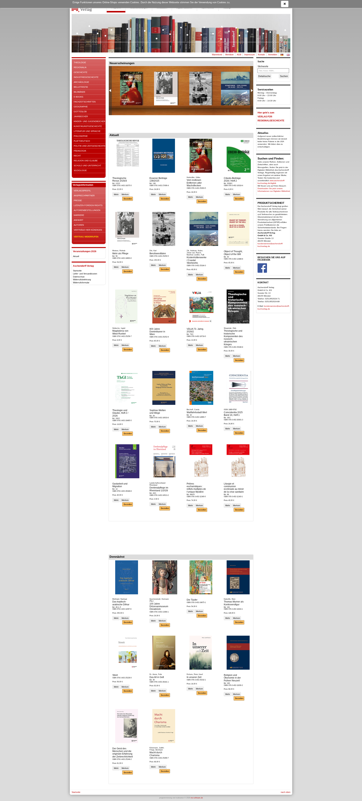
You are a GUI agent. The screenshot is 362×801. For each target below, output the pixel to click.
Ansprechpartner (84, 195)
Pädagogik (80, 151)
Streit (115, 675)
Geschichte (80, 72)
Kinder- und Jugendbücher (89, 121)
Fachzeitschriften (85, 102)
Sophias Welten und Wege (158, 411)
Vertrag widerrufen (86, 237)
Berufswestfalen (158, 253)
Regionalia (80, 67)
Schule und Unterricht (87, 165)
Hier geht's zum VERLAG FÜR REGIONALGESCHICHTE (271, 116)
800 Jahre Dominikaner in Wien (157, 332)
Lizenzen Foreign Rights (88, 205)
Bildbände (79, 92)
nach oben (285, 792)
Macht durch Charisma (156, 753)
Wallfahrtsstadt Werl (197, 412)
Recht (77, 156)
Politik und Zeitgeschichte (89, 146)
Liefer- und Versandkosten (85, 274)
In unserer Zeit (194, 677)
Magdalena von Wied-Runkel (120, 332)
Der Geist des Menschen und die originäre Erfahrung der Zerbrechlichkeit (122, 752)
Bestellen (127, 199)
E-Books (78, 97)
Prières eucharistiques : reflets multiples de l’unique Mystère (196, 487)
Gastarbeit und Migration (119, 485)
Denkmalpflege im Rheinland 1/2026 (159, 489)
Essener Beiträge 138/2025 (158, 179)
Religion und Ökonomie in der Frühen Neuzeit (232, 678)
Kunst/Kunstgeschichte (88, 126)
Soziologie (80, 170)
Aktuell (76, 256)
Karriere (79, 215)
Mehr (116, 194)
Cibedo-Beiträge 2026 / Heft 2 (232, 179)
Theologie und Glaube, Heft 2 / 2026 (120, 413)
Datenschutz (79, 277)
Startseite (77, 271)
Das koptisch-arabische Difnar (120, 603)
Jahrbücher (81, 116)
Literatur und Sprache (87, 131)
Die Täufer (192, 599)
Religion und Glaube (86, 160)
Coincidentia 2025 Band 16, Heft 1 (233, 413)
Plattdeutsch (82, 141)
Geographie (81, 107)
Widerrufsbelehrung (82, 279)
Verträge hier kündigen (88, 230)
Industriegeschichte (86, 77)
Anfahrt (78, 220)
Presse (78, 200)
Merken (125, 194)
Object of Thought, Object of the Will (233, 252)
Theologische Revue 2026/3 (119, 179)
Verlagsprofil (82, 190)
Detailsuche (264, 76)
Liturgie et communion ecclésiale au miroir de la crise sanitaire (234, 487)
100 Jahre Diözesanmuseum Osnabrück (159, 606)
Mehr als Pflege (120, 253)
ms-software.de (197, 798)
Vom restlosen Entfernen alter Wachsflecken (194, 183)
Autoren (79, 225)
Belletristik (81, 87)
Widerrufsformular (81, 282)
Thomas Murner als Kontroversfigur (234, 603)
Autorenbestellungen (87, 210)
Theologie (80, 62)
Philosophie (81, 136)
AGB (239, 54)
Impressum (249, 54)
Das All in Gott (157, 677)
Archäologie (81, 82)
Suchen (284, 76)
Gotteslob (80, 111)
